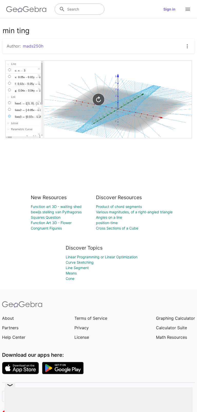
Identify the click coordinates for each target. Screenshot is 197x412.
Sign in (169, 9)
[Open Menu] (188, 9)
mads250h (33, 46)
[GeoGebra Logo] (26, 9)
